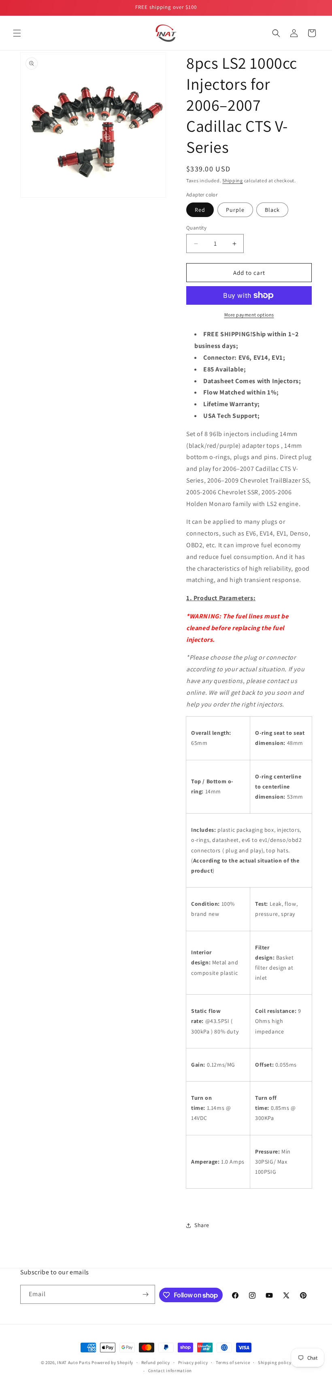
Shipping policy (275, 1362)
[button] (17, 33)
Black (272, 209)
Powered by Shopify (112, 1362)
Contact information (170, 1370)
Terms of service (233, 1362)
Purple (235, 209)
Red (200, 209)
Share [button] (201, 1225)
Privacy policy (193, 1362)
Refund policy (155, 1362)
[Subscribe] (146, 1294)
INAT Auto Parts (74, 1362)
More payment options (249, 315)
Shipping (232, 180)
